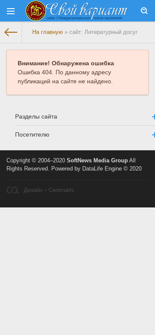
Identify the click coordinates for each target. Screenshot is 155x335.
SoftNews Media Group (97, 161)
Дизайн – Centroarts (49, 190)
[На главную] (11, 32)
